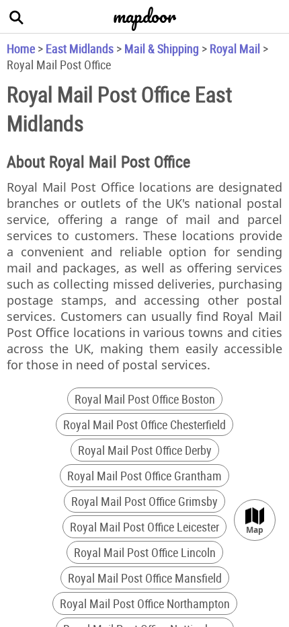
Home (21, 48)
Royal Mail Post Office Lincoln (145, 552)
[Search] (17, 17)
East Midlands (80, 48)
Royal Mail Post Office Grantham (144, 476)
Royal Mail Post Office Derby (145, 450)
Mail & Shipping (161, 48)
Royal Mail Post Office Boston (145, 399)
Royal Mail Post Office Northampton (145, 603)
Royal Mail (235, 48)
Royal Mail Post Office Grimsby (144, 501)
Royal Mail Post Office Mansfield (145, 578)
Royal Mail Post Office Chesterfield (144, 424)
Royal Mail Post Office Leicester (144, 527)
